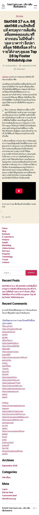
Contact (5, 262)
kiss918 (5, 374)
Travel (5, 259)
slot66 (4, 337)
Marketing (6, 245)
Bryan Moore (12, 66)
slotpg (4, 363)
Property (6, 254)
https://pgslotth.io (9, 377)
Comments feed (9, 495)
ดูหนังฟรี (5, 445)
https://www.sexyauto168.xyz (14, 357)
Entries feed (7, 492)
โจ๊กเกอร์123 (7, 326)
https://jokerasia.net (10, 391)
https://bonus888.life (10, 346)
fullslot (5, 434)
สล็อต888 (6, 349)
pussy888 (6, 354)
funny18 (5, 371)
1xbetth (5, 369)
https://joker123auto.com (12, 411)
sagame (5, 408)
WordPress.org (9, 499)
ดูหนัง (4, 440)
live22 (4, 437)
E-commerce (8, 237)
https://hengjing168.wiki (12, 329)
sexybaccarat (8, 423)
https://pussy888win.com (12, 420)
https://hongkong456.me (12, 451)
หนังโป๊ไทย (6, 366)
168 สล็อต (19, 16)
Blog (4, 231)
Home (4, 228)
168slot (5, 77)
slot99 (4, 335)
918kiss (5, 403)
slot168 (7, 217)
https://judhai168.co (10, 343)
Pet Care (6, 251)
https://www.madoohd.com (13, 406)
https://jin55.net (8, 332)
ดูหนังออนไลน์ (7, 442)
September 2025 (9, 466)
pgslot (4, 394)
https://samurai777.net (11, 383)
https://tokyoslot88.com (12, 386)
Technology (7, 257)
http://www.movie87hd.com (13, 414)
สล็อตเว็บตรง (7, 340)
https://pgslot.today (10, 352)
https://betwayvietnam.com (13, 388)
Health (5, 242)
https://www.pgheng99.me (13, 431)
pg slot (5, 425)
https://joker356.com (11, 380)
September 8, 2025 (29, 66)
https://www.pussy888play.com (15, 417)
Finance (5, 240)
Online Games (8, 248)
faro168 (5, 448)
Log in (4, 489)
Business (6, 234)
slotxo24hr (6, 360)
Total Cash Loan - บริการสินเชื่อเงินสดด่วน (19, 5)
